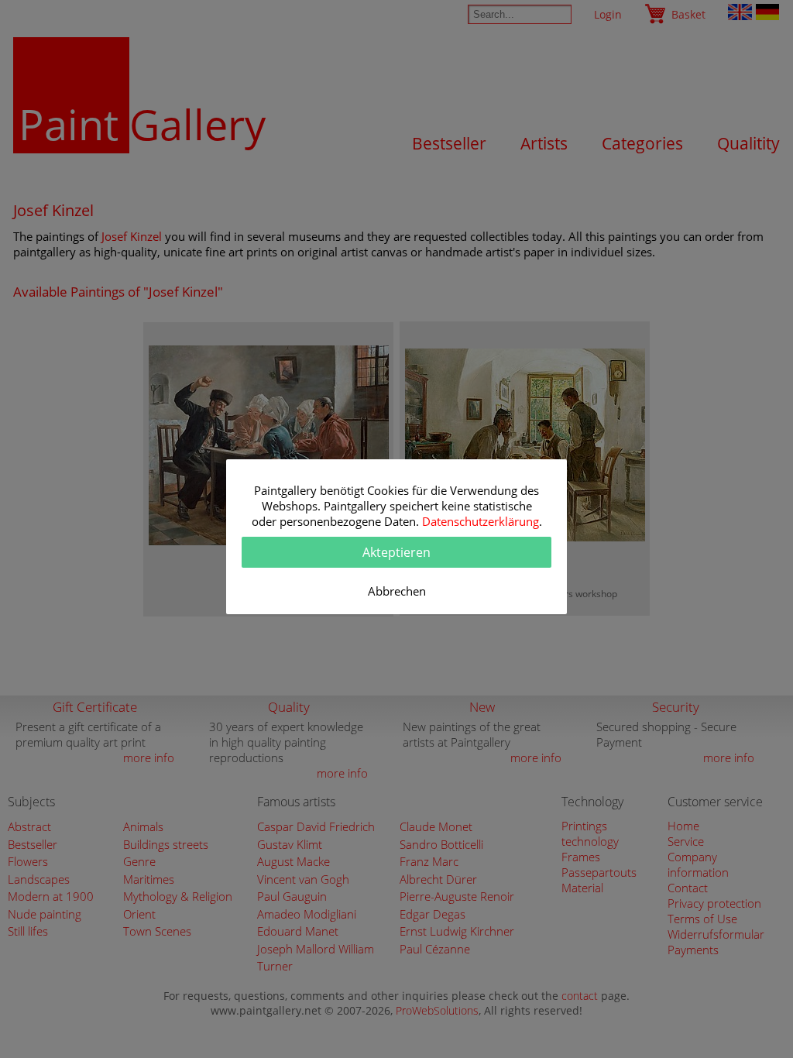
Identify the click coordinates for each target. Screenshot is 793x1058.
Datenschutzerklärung (480, 521)
